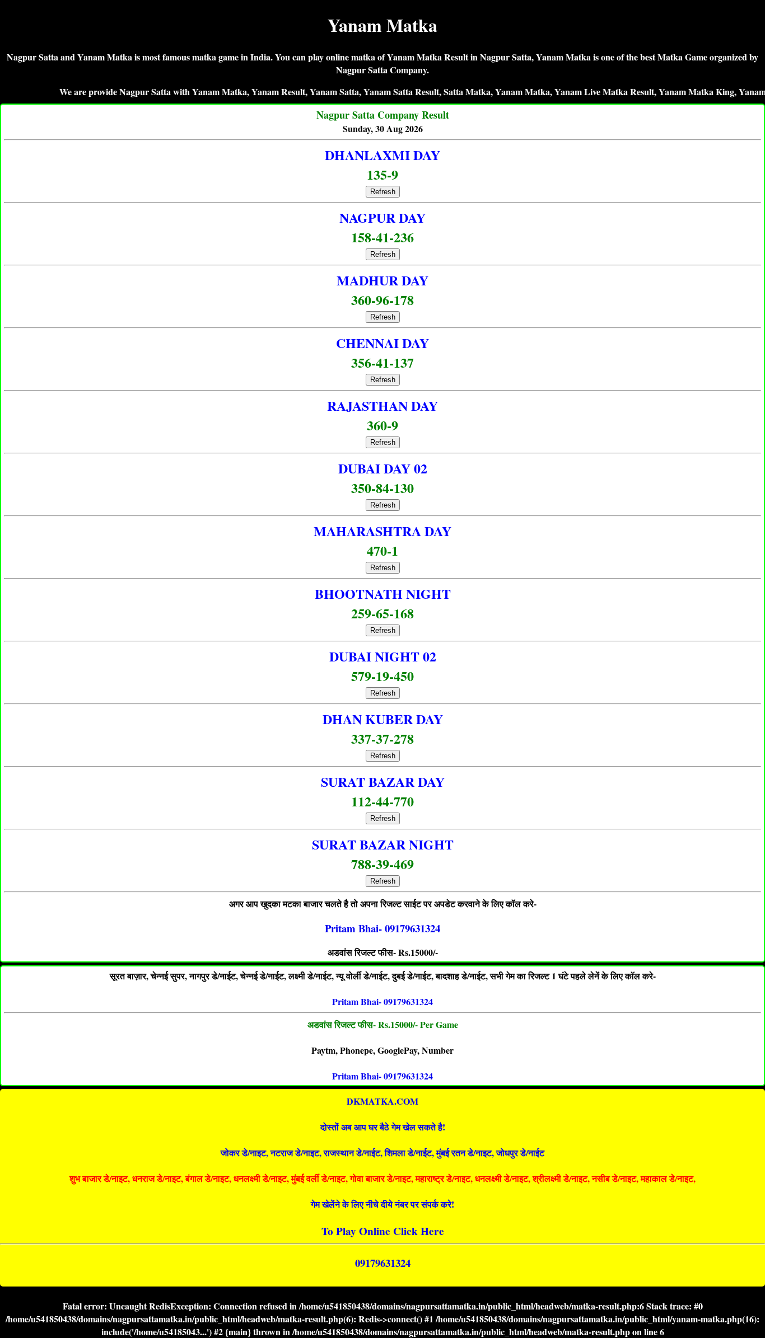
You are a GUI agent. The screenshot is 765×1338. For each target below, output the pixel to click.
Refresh (382, 191)
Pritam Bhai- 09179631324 (382, 1001)
